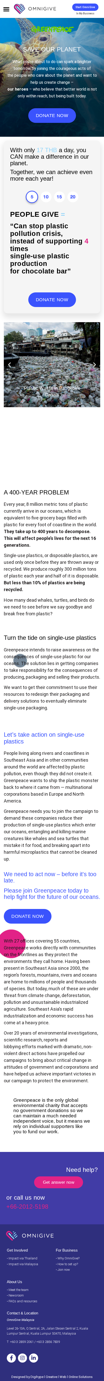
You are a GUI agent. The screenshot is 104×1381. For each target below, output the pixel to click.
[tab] (32, 197)
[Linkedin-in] (33, 1358)
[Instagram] (22, 1358)
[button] (6, 9)
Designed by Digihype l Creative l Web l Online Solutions (52, 1377)
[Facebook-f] (11, 1358)
